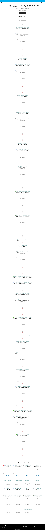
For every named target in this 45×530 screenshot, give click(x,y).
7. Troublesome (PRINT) (37, 496)
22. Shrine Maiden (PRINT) (8, 474)
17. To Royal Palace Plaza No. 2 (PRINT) (18, 482)
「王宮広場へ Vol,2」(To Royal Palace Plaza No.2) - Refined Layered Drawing (22, 312)
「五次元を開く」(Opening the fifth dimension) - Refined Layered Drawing (22, 411)
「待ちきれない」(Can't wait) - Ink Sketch (22, 113)
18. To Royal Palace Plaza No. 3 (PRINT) (8, 482)
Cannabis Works (8, 466)
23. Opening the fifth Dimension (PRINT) (37, 467)
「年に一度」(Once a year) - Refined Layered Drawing (22, 65)
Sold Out (22, 27)
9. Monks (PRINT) (18, 496)
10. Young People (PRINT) (8, 496)
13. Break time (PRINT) (17, 489)
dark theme (3, 527)
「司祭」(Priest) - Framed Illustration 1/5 (22, 370)
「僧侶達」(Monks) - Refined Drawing (22, 167)
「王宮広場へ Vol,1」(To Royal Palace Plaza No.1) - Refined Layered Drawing (22, 277)
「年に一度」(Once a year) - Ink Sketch (22, 59)
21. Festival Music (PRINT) (17, 474)
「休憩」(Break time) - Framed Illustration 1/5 (22, 252)
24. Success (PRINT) (27, 466)
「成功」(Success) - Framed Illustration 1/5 (22, 435)
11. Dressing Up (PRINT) (37, 489)
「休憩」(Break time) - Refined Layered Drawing (22, 240)
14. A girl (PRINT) (8, 489)
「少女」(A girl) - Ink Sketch (22, 246)
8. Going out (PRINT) (27, 496)
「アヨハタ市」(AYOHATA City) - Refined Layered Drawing (23, 28)
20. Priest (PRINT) (27, 474)
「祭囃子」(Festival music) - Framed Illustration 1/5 (22, 387)
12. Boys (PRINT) (27, 489)
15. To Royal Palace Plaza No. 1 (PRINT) (37, 482)
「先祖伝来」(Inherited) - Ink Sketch (22, 96)
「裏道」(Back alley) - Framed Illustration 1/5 (23, 90)
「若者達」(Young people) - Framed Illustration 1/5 (22, 192)
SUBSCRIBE (32, 526)
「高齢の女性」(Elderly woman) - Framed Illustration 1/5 (22, 300)
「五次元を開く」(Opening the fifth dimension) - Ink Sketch (22, 405)
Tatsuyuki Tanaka (22, 35)
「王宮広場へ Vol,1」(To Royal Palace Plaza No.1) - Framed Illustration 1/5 (22, 283)
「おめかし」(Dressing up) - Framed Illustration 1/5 (22, 216)
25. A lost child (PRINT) (18, 466)
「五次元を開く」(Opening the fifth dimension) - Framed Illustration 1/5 (22, 417)
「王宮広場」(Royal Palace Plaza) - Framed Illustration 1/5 (22, 353)
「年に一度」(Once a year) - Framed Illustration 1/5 (22, 71)
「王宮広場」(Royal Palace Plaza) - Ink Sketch (22, 342)
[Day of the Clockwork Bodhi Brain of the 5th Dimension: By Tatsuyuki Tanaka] (22, 8)
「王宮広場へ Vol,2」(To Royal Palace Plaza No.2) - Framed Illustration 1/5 (22, 318)
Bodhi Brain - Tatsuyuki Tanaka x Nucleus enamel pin (27, 511)
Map (19, 527)
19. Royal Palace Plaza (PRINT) (37, 474)
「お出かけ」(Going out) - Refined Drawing (22, 150)
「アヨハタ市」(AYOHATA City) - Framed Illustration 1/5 (22, 34)
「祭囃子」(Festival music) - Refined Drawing (22, 381)
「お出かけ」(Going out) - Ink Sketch (22, 144)
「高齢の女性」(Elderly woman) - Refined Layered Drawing (22, 294)
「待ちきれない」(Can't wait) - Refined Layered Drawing (22, 119)
